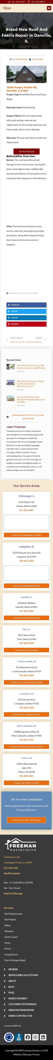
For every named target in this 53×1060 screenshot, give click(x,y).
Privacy (36, 1054)
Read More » (21, 371)
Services (8, 907)
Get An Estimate (26, 151)
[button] (49, 8)
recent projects (30, 415)
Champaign (17, 415)
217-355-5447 (26, 510)
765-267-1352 (26, 560)
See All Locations (12, 873)
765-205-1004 (26, 707)
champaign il (15, 293)
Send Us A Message (13, 893)
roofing (34, 293)
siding (41, 415)
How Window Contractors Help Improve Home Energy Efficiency (31, 366)
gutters (25, 293)
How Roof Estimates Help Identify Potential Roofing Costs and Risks (31, 399)
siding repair (28, 419)
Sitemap (27, 1054)
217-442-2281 (26, 611)
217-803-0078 (26, 643)
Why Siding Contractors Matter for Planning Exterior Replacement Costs (30, 383)
